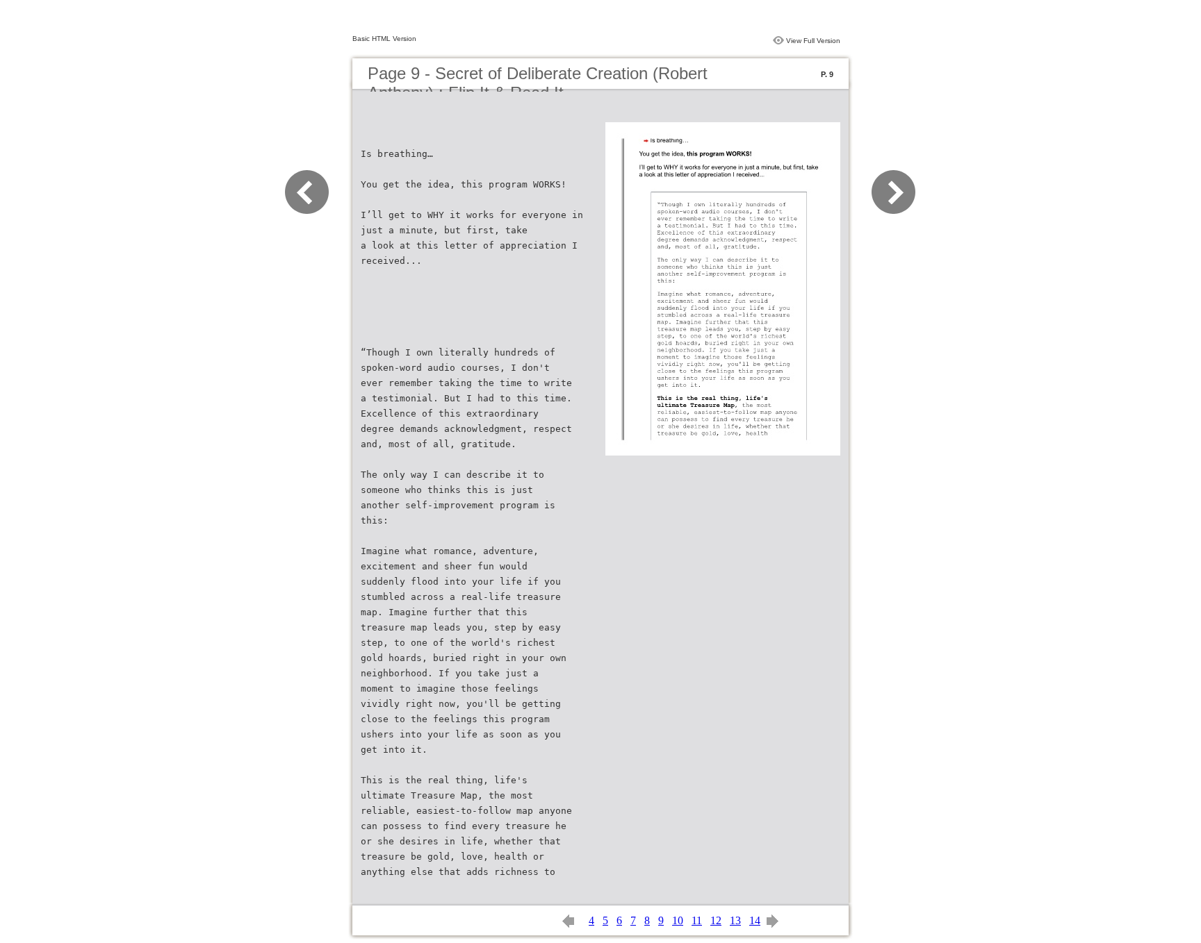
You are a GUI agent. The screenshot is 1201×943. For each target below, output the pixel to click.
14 (754, 920)
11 (697, 920)
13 (735, 920)
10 (677, 920)
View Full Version (813, 40)
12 (715, 920)
